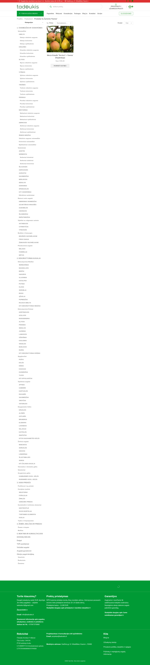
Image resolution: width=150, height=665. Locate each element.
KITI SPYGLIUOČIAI (25, 378)
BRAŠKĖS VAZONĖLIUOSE (28, 236)
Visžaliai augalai (23, 547)
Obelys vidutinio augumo (29, 37)
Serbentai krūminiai (26, 157)
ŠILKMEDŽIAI (23, 214)
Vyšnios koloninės (26, 78)
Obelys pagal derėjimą (25, 554)
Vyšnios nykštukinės (27, 81)
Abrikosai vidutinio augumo (29, 126)
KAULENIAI (23, 340)
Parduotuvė (28, 19)
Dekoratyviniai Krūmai (25, 309)
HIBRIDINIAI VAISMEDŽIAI (28, 201)
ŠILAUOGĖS (23, 167)
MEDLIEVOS (23, 179)
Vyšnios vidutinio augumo (29, 75)
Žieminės (21, 563)
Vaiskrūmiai (22, 148)
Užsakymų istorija (109, 642)
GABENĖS (22, 388)
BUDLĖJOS (23, 347)
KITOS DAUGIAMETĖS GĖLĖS (29, 438)
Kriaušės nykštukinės (27, 56)
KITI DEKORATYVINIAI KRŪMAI (29, 353)
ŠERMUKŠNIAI (24, 265)
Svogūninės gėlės (24, 473)
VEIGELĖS (22, 344)
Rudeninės (21, 560)
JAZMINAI (22, 331)
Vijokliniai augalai (24, 381)
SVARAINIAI (23, 186)
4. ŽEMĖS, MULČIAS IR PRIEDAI (29, 524)
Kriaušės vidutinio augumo (29, 50)
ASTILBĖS (22, 416)
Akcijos (99, 13)
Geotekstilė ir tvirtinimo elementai (29, 505)
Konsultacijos (68, 13)
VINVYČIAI (22, 400)
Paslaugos (77, 13)
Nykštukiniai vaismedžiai (27, 145)
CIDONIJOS (23, 211)
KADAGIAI (22, 369)
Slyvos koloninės (26, 66)
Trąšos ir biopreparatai (26, 521)
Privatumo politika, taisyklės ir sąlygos (117, 647)
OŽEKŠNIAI (23, 337)
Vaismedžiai (22, 31)
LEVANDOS (23, 426)
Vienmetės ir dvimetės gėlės (27, 467)
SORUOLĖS (23, 448)
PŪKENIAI (22, 325)
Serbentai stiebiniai (26, 160)
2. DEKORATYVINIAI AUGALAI (29, 258)
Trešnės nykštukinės (27, 94)
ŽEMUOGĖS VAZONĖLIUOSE (29, 242)
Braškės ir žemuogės (25, 233)
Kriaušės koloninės (26, 53)
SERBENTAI (23, 154)
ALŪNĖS (22, 413)
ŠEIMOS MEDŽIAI (25, 135)
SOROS (21, 460)
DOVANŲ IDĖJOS (23, 537)
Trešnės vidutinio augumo (29, 88)
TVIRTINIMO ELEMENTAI (27, 514)
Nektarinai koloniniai (27, 116)
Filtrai (51, 23)
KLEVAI (21, 287)
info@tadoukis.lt (28, 614)
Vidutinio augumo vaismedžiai (29, 138)
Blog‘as (106, 638)
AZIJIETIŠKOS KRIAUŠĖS (27, 204)
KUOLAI (21, 517)
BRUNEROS (23, 419)
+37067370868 (34, 624)
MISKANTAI (23, 445)
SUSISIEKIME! (126, 13)
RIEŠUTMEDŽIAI (24, 217)
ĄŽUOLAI (22, 296)
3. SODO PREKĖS (24, 482)
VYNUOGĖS (23, 230)
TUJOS (21, 375)
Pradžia (20, 19)
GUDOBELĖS (23, 208)
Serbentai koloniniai (27, 163)
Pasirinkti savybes (60, 66)
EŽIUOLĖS (22, 410)
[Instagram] (129, 1)
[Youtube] (132, 1)
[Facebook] (126, 1)
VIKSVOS (22, 451)
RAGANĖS (22, 394)
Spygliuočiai (22, 356)
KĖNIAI (21, 366)
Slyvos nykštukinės (27, 69)
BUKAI (21, 293)
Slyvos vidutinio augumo (28, 62)
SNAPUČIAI (23, 435)
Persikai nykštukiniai (27, 107)
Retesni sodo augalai (25, 198)
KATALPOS (23, 280)
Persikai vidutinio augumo (29, 100)
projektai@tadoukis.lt (59, 636)
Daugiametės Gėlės (24, 407)
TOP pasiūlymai (23, 544)
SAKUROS (22, 274)
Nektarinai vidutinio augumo (30, 113)
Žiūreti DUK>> (22, 610)
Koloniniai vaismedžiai (27, 141)
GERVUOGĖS (23, 170)
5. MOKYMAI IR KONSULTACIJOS (30, 534)
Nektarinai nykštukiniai (28, 119)
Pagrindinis (50, 13)
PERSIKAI (22, 97)
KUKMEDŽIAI (23, 372)
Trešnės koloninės (26, 91)
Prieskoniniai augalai (25, 245)
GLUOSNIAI (23, 277)
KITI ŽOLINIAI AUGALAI (27, 463)
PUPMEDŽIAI (23, 299)
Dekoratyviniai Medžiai (26, 262)
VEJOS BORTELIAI (25, 511)
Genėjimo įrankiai (24, 489)
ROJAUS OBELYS (25, 303)
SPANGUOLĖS (24, 189)
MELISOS (22, 249)
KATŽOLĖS (23, 432)
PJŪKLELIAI (23, 495)
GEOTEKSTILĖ (24, 508)
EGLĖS (21, 362)
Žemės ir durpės (23, 527)
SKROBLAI (22, 290)
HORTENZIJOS (24, 312)
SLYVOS (21, 59)
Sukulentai (21, 470)
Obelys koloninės (26, 40)
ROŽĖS (21, 350)
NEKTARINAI (23, 110)
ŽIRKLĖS (22, 498)
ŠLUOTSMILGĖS (24, 457)
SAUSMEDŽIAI (24, 176)
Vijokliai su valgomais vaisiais (28, 220)
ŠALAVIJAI (22, 429)
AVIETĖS (22, 151)
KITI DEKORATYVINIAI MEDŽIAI (29, 306)
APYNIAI (22, 385)
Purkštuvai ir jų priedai (26, 486)
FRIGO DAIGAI (24, 239)
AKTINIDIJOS (23, 223)
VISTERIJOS (23, 403)
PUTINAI (22, 284)
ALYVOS (22, 321)
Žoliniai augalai (23, 441)
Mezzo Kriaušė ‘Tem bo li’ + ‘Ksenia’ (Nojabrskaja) (60, 56)
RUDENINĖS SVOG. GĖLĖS (28, 479)
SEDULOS (22, 182)
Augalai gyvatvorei (24, 551)
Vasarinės (21, 557)
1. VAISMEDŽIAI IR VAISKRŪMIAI (29, 28)
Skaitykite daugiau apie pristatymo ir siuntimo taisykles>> (68, 608)
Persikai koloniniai (26, 104)
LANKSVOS (23, 334)
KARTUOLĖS (23, 391)
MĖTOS (21, 255)
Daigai (19, 540)
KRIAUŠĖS (22, 47)
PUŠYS (21, 359)
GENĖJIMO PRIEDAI (26, 502)
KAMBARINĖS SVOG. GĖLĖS (29, 476)
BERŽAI (21, 271)
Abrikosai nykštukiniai (28, 132)
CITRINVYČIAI (23, 227)
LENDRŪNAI (23, 454)
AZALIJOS (22, 315)
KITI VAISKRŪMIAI (25, 192)
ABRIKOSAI (23, 122)
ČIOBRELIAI (23, 252)
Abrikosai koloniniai (27, 129)
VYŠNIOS (22, 72)
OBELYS (22, 34)
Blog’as (84, 13)
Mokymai (59, 13)
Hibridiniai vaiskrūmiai (26, 195)
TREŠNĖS (22, 85)
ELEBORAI (22, 422)
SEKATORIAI (23, 492)
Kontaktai (92, 13)
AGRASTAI (22, 173)
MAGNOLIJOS (24, 268)
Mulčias (20, 530)
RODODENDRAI (24, 318)
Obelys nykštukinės (27, 44)
